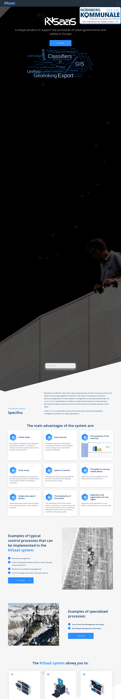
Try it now (60, 43)
